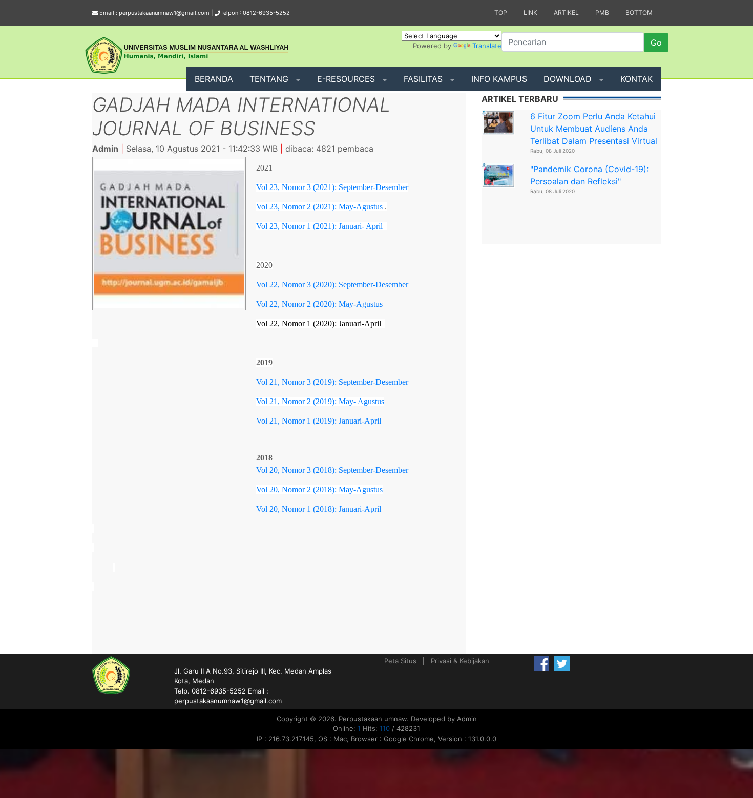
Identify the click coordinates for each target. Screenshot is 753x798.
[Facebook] (541, 663)
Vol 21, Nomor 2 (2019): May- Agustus (320, 401)
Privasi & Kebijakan (460, 661)
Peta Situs (400, 661)
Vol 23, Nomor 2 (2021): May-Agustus (319, 206)
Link (530, 12)
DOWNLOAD (567, 79)
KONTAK (636, 79)
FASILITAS (423, 79)
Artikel (566, 12)
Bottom (639, 12)
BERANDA (214, 79)
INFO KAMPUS (499, 79)
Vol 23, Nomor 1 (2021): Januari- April (319, 226)
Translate (486, 45)
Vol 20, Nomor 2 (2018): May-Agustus (319, 489)
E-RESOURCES (346, 79)
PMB (602, 12)
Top (500, 12)
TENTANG (268, 79)
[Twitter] (562, 663)
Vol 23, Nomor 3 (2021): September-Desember (332, 187)
